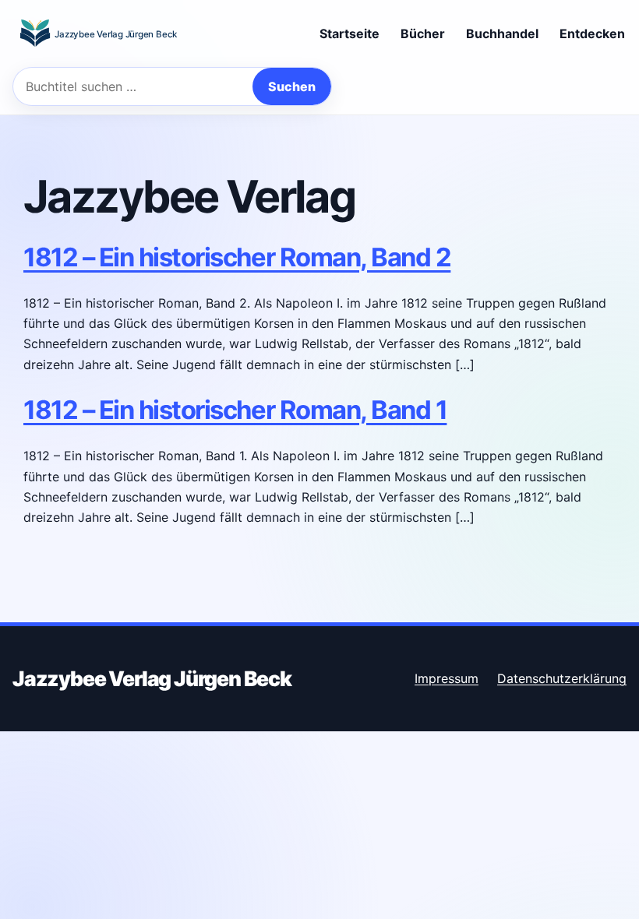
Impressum (446, 678)
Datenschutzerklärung (562, 678)
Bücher (423, 33)
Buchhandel (502, 33)
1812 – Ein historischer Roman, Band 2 (236, 257)
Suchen (292, 86)
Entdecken (592, 33)
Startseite (350, 33)
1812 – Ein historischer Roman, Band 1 (235, 409)
